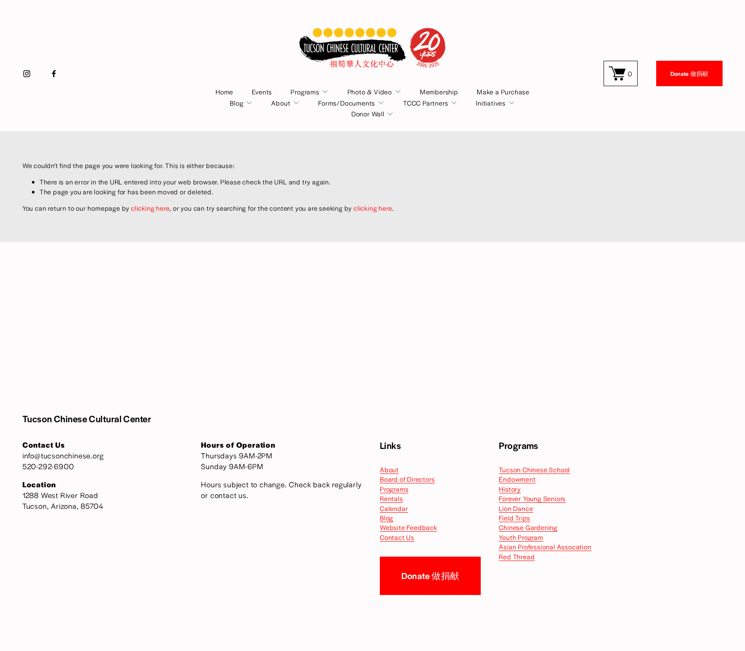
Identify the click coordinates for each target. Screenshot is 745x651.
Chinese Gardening (528, 527)
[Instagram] (26, 73)
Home (224, 91)
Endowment (517, 478)
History (510, 488)
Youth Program (521, 537)
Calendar (394, 508)
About (389, 469)
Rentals (391, 498)
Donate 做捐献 (689, 73)
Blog (386, 517)
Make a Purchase (503, 91)
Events (262, 91)
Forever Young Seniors (532, 498)
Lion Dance (516, 508)
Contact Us (397, 537)
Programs (394, 488)
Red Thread (517, 556)
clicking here (150, 207)
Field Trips (514, 517)
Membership (439, 91)
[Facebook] (54, 73)
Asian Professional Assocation (545, 546)
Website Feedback (408, 527)
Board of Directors (407, 478)
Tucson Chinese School (534, 469)
